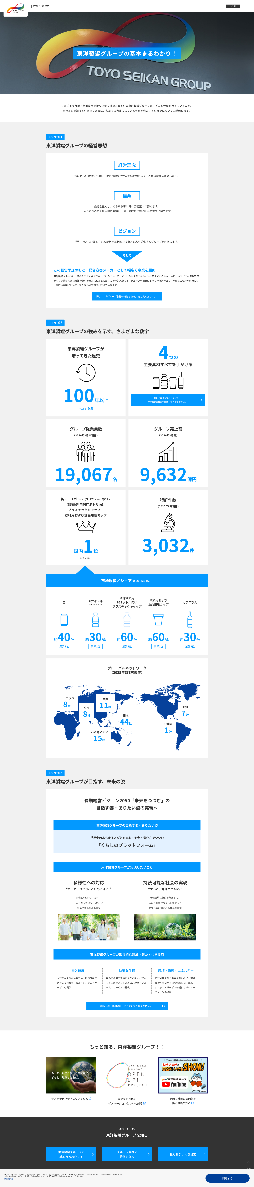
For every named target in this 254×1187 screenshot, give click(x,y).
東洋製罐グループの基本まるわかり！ (71, 1154)
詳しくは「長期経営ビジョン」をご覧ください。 (126, 1006)
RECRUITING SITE (41, 6)
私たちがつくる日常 (183, 1154)
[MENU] (247, 6)
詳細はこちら (8, 1179)
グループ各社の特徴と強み (127, 1154)
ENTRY (233, 6)
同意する (227, 1178)
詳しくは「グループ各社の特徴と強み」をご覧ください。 (126, 296)
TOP (248, 1169)
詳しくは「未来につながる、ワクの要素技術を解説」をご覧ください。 (167, 400)
